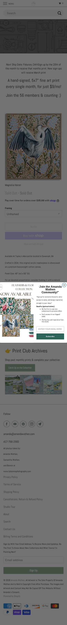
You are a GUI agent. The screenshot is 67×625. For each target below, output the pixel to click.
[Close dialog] (64, 285)
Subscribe (50, 336)
